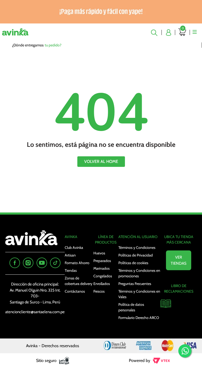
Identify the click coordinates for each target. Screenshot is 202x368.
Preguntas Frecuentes (134, 283)
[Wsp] (184, 350)
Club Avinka (74, 247)
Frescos (99, 291)
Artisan (70, 255)
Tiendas (71, 270)
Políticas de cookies (133, 262)
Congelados (102, 276)
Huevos (99, 253)
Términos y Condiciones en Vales (139, 294)
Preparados (102, 260)
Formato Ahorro (77, 262)
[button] (155, 32)
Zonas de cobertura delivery (78, 281)
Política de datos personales (131, 307)
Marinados (101, 268)
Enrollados (101, 283)
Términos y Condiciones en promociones (139, 273)
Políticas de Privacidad (135, 255)
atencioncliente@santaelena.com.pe (35, 311)
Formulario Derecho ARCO (138, 317)
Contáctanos (75, 291)
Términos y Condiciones (136, 247)
